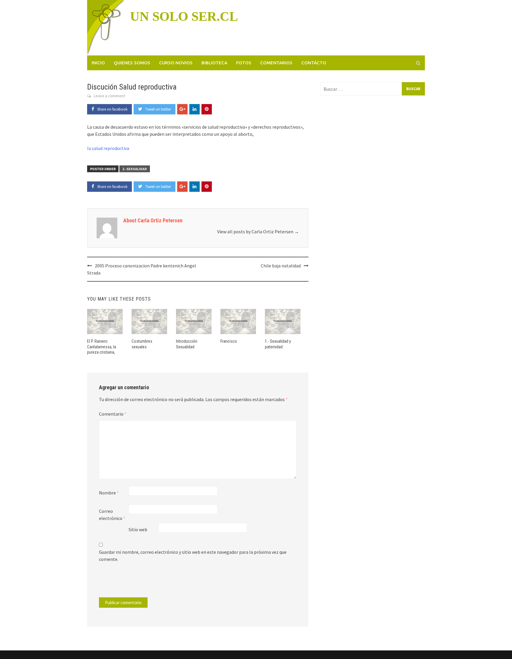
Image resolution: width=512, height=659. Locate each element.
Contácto (313, 62)
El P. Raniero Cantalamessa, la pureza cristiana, (101, 346)
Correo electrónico (112, 514)
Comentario (113, 414)
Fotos (243, 62)
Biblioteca (214, 62)
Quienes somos (132, 62)
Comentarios (276, 62)
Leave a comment (109, 95)
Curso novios (176, 62)
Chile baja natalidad (281, 266)
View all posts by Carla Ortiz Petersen (258, 231)
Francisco (228, 341)
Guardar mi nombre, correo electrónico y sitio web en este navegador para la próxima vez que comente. (193, 555)
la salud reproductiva (108, 148)
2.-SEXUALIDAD (134, 169)
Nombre (109, 493)
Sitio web (138, 529)
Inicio (98, 62)
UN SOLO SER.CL (184, 16)
